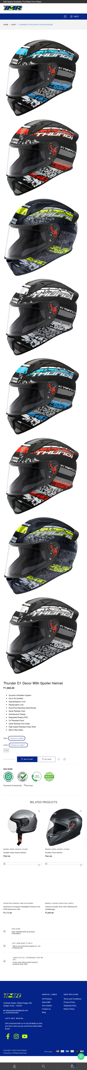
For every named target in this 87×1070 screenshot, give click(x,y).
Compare (64, 759)
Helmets (18, 849)
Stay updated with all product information (23, 932)
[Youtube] (25, 1036)
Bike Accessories (26, 903)
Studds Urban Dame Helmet (14, 853)
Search (43, 1066)
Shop (13, 25)
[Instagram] (16, 1036)
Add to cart (28, 759)
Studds (25, 849)
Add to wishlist (59, 759)
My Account (14, 1066)
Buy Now (48, 759)
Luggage (55, 903)
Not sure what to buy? (22, 943)
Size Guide (16, 929)
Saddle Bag (63, 903)
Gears (12, 849)
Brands (48, 849)
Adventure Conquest (11, 903)
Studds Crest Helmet (53, 853)
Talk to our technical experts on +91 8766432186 (26, 947)
